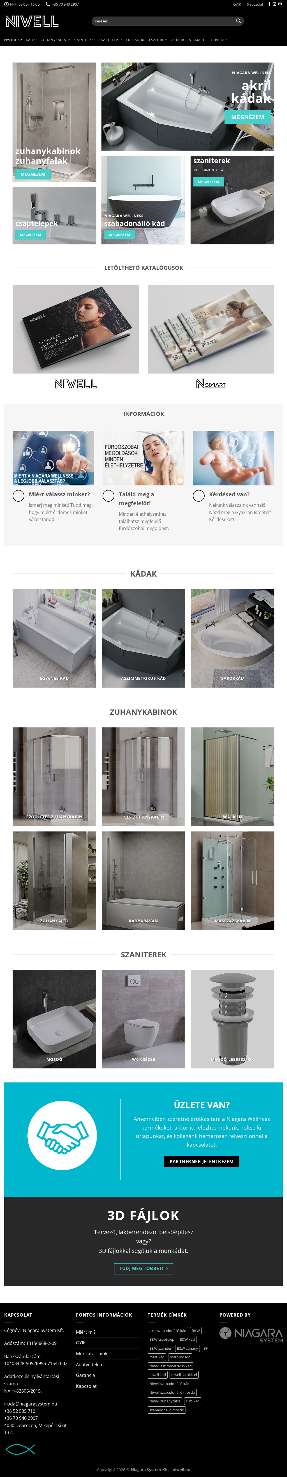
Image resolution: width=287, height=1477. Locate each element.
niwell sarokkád (184, 1374)
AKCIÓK (178, 39)
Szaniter (82, 39)
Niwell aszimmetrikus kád (170, 1365)
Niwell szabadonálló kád (169, 1383)
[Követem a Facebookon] (269, 4)
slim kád (193, 1401)
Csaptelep (108, 39)
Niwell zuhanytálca (164, 1401)
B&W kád (187, 1339)
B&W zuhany (187, 1348)
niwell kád (157, 1374)
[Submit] (238, 21)
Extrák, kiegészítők (145, 39)
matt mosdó (180, 1357)
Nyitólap (13, 39)
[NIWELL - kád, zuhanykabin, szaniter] (43, 21)
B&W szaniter (160, 1348)
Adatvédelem (90, 1364)
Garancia (85, 1375)
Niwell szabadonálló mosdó (172, 1392)
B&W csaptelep (161, 1339)
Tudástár (218, 39)
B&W (196, 1330)
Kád (29, 39)
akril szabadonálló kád (167, 1330)
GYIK (237, 4)
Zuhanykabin (53, 39)
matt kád (157, 1357)
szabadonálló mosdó (166, 1410)
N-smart (197, 39)
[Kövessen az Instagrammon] (274, 4)
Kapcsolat (255, 4)
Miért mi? (86, 1332)
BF (205, 1348)
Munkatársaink (91, 1354)
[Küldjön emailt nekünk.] (280, 4)
